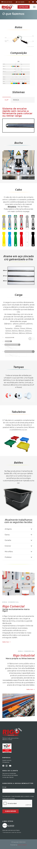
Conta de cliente (7, 777)
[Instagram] (6, 766)
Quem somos (6, 760)
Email (4, 787)
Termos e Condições (9, 773)
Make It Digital (22, 845)
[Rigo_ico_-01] (8, 6)
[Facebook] (3, 766)
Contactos (5, 762)
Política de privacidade (10, 775)
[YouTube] (10, 766)
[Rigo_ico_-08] (8, 825)
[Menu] (34, 6)
